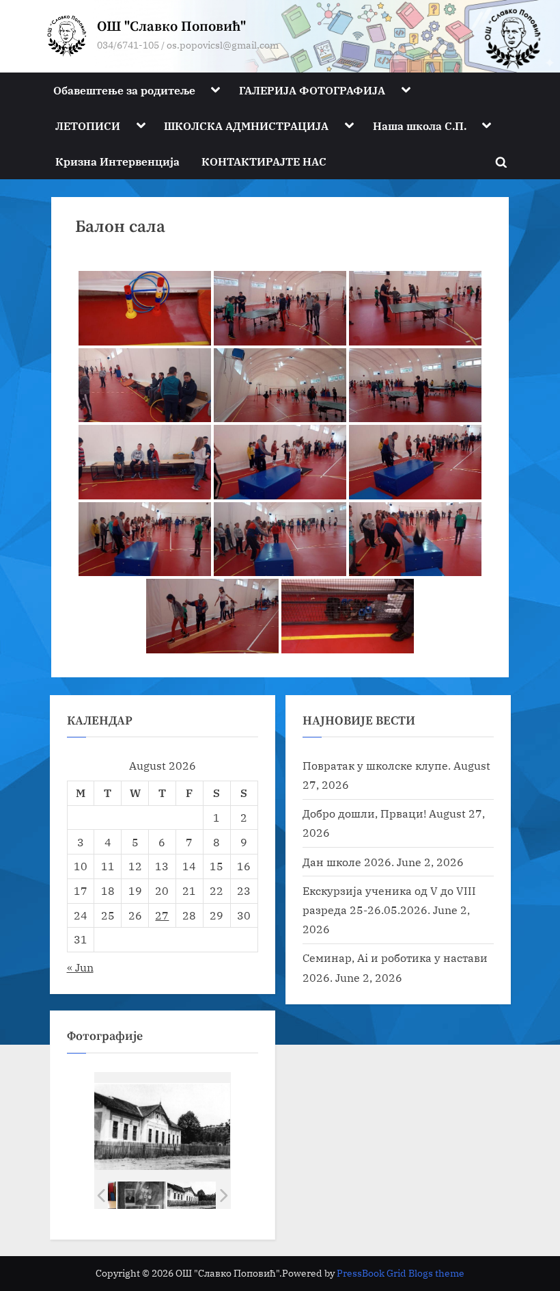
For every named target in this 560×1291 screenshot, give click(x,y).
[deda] (141, 1195)
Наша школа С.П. (419, 125)
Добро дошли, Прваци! (364, 813)
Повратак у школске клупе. (377, 765)
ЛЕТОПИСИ (87, 125)
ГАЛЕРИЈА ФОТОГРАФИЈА (312, 90)
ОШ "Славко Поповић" (171, 27)
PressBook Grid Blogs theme (400, 1273)
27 (162, 915)
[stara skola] (191, 1194)
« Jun (80, 967)
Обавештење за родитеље (124, 90)
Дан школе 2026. (348, 862)
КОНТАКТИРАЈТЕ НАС (263, 161)
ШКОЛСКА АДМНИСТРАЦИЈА (246, 125)
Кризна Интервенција (117, 161)
